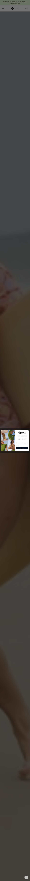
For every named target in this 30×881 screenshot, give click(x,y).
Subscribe (22, 448)
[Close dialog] (28, 430)
